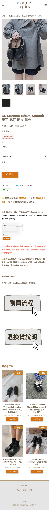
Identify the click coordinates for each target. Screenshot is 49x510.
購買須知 (25, 505)
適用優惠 (5, 131)
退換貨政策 (17, 505)
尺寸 (3, 152)
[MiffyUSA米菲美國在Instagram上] (24, 491)
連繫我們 (33, 505)
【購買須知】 (24, 198)
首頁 (3, 16)
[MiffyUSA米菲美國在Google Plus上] (18, 491)
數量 (3, 162)
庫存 (3, 142)
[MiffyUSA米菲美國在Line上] (30, 491)
